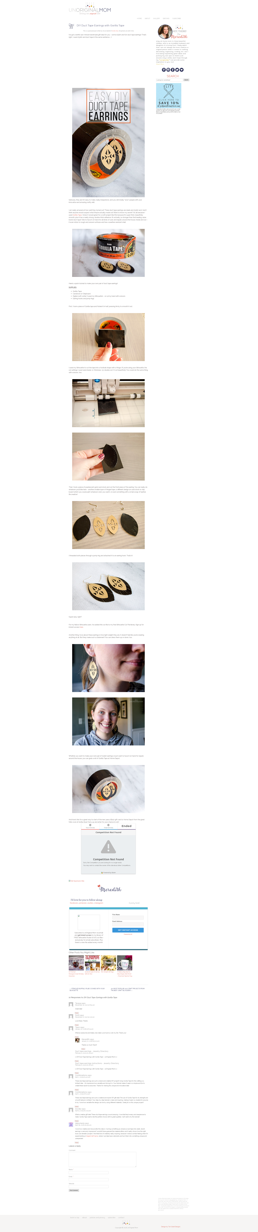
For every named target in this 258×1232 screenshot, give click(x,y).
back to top (74, 1218)
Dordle (78, 1109)
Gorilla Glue (115, 31)
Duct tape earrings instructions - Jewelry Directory (97, 1063)
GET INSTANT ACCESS (128, 930)
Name (71, 1169)
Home (139, 19)
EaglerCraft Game (92, 1136)
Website (71, 1183)
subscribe (111, 1218)
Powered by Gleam (109, 872)
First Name (116, 914)
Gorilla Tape (77, 215)
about (84, 1218)
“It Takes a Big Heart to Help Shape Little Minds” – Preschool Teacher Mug (124, 974)
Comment (72, 1150)
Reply (76, 1013)
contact (121, 1218)
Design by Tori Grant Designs (170, 1226)
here (81, 627)
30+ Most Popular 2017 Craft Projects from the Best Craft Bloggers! (128, 989)
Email (71, 1176)
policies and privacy (97, 1218)
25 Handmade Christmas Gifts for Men (92, 973)
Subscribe (176, 19)
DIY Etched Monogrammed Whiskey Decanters (76, 974)
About (147, 19)
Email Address (117, 921)
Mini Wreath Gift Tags (107, 972)
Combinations (81, 1075)
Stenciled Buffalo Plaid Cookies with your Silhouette (87, 989)
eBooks (166, 19)
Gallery (156, 19)
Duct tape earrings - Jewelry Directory (91, 1051)
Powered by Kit (128, 934)
